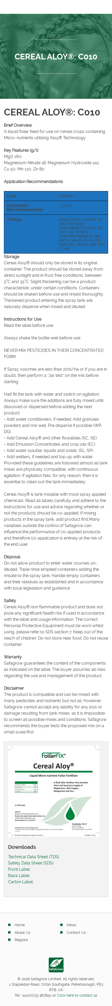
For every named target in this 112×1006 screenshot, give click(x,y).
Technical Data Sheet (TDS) (33, 856)
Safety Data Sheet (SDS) (30, 863)
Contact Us (76, 932)
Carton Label (20, 881)
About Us (22, 932)
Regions (21, 940)
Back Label (18, 875)
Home (20, 925)
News (71, 925)
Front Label (19, 869)
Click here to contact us (77, 995)
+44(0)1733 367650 (36, 995)
